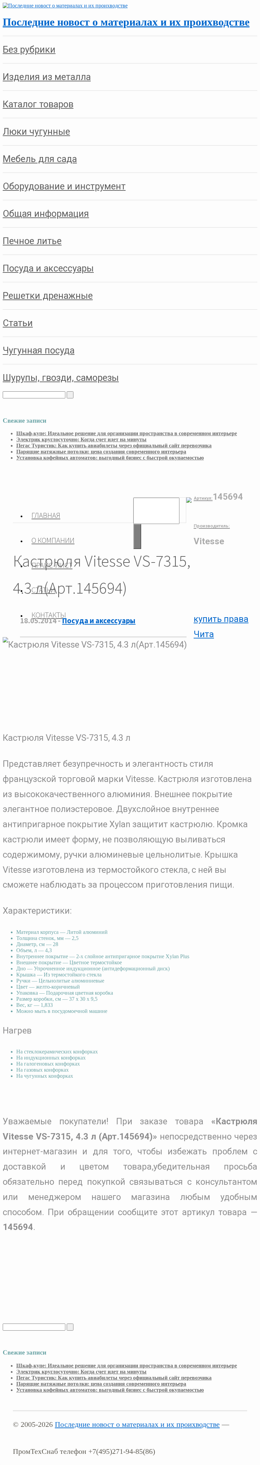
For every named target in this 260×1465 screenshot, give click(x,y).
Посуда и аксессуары (98, 620)
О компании (52, 540)
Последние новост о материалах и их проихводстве (126, 22)
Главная (45, 515)
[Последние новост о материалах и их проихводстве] (65, 5)
